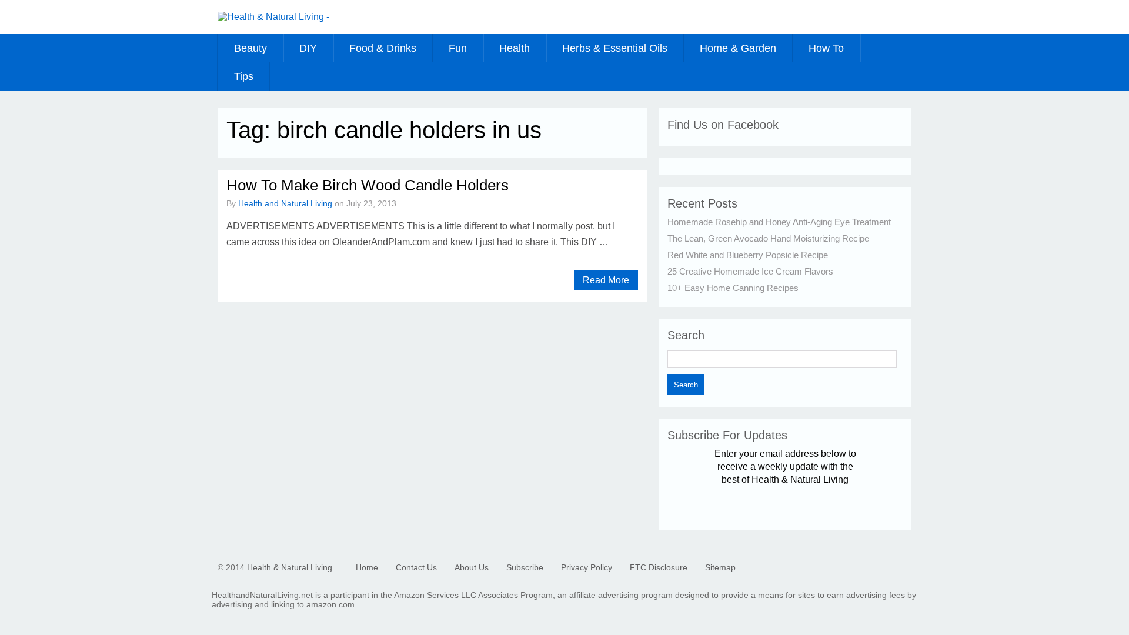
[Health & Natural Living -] (273, 17)
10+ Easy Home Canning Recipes (733, 288)
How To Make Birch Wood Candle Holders (367, 185)
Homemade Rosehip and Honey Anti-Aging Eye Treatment (779, 222)
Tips (243, 76)
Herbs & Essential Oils (614, 48)
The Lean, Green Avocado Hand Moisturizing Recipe (768, 238)
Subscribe (524, 567)
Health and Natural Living (285, 203)
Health (514, 48)
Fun (458, 48)
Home (367, 567)
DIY (308, 48)
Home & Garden (738, 48)
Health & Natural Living (289, 567)
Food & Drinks (382, 48)
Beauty (250, 48)
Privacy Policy (586, 567)
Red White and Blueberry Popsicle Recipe (747, 255)
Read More (606, 280)
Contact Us (416, 567)
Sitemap (720, 567)
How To (826, 48)
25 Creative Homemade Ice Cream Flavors (750, 271)
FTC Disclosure (658, 567)
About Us (472, 567)
